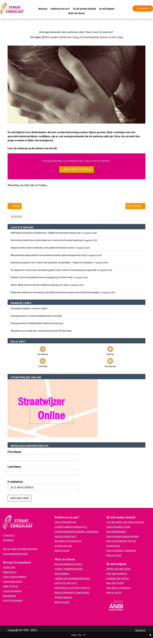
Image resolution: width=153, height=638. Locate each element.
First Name (14, 451)
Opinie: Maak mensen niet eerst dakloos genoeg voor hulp (39, 285)
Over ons (9, 567)
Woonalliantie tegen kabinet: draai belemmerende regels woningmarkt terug (48, 255)
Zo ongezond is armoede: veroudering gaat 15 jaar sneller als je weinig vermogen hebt (54, 270)
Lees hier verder (76, 169)
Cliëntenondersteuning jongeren (76, 531)
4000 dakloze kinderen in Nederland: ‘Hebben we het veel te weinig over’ (46, 233)
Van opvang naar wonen (122, 536)
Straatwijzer (63, 545)
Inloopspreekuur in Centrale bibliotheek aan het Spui (36, 316)
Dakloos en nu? (60, 9)
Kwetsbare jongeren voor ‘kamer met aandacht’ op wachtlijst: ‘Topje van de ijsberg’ (52, 262)
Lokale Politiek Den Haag (64, 37)
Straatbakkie (63, 597)
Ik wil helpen (107, 9)
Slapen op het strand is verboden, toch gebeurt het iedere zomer (42, 248)
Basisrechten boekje (68, 541)
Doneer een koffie (117, 578)
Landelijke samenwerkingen (72, 578)
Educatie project (66, 583)
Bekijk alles (62, 550)
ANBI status (10, 586)
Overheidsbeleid (89, 37)
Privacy (140, 630)
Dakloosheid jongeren (121, 550)
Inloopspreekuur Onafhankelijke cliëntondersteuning (37, 323)
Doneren (143, 8)
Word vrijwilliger (118, 568)
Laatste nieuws (12, 600)
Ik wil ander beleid (84, 9)
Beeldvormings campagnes (72, 592)
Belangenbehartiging (68, 564)
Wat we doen (76, 13)
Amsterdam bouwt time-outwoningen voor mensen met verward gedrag (46, 240)
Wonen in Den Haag (111, 37)
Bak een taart (115, 583)
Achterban (62, 573)
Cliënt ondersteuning (69, 568)
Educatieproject (66, 536)
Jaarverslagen (12, 581)
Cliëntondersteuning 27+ (71, 526)
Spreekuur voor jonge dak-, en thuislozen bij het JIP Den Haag (41, 331)
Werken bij (10, 572)
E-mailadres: (15, 481)
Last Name (14, 466)
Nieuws (42, 9)
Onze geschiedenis (14, 576)
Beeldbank (9, 595)
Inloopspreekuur (65, 522)
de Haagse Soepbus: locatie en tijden (29, 308)
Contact (9, 535)
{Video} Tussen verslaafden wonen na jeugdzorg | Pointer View (41, 277)
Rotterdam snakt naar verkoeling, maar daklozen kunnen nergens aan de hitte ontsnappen (55, 292)
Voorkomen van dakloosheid (125, 522)
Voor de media (12, 591)
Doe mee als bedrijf (118, 587)
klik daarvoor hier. (15, 553)
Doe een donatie (116, 573)
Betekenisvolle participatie (72, 587)
